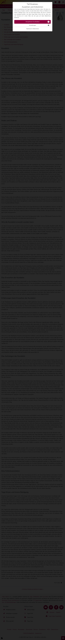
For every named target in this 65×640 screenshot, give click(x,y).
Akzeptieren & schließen (33, 22)
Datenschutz (36, 28)
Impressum (29, 28)
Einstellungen (32, 25)
